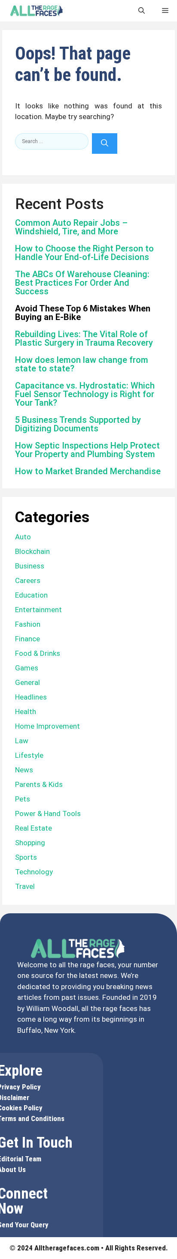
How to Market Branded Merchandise (88, 471)
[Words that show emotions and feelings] (36, 10)
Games (26, 668)
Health (25, 711)
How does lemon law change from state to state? (81, 364)
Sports (26, 857)
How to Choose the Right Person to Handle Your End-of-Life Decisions (84, 252)
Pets (22, 799)
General (27, 682)
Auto (23, 536)
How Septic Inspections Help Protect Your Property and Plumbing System (87, 449)
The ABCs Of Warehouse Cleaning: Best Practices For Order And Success (82, 282)
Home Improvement (47, 726)
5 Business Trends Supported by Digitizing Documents (78, 424)
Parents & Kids (39, 784)
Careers (27, 580)
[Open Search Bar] (141, 10)
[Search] (104, 143)
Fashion (27, 624)
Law (21, 740)
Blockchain (32, 551)
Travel (25, 886)
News (24, 770)
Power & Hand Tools (48, 813)
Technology (34, 871)
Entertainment (38, 609)
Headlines (31, 697)
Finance (27, 638)
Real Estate (33, 828)
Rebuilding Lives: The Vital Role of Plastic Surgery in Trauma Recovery (84, 338)
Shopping (30, 842)
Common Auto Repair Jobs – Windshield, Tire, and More (71, 227)
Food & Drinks (37, 653)
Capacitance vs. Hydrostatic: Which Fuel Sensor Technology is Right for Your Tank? (85, 394)
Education (31, 595)
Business (29, 566)
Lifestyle (29, 755)
